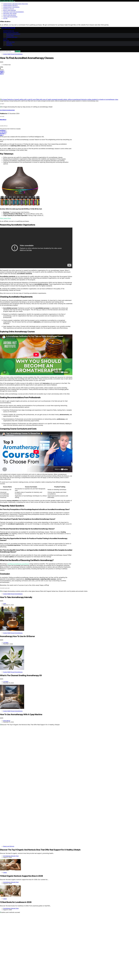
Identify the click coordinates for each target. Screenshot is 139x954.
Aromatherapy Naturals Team (11, 856)
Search (18, 51)
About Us (6, 40)
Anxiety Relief (10, 35)
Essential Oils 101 (8, 8)
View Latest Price (5, 218)
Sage (4, 603)
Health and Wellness (9, 15)
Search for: (3, 49)
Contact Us (9, 45)
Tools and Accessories (10, 16)
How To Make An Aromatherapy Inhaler (7, 110)
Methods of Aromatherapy (13, 34)
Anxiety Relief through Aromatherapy (13, 54)
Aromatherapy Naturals (6, 1)
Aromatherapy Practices (11, 32)
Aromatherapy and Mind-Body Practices (15, 3)
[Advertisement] (64, 86)
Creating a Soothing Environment (13, 11)
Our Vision (9, 43)
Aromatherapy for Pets (10, 5)
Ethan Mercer (3, 119)
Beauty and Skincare (9, 10)
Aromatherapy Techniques (11, 7)
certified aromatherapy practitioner (18, 564)
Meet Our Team (10, 42)
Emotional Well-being (9, 13)
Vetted (5, 18)
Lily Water (5, 642)
